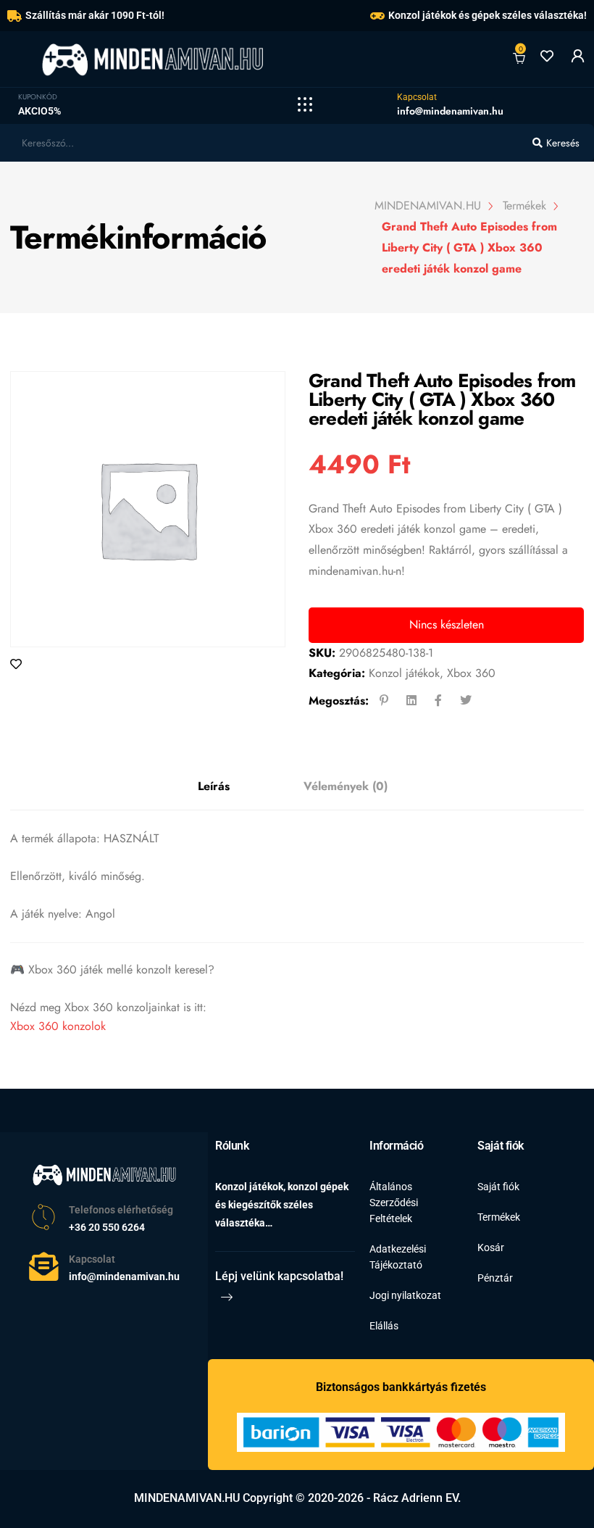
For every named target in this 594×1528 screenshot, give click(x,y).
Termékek (498, 1217)
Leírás (214, 786)
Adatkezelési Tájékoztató (397, 1257)
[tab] (213, 786)
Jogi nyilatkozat (405, 1295)
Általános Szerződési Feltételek (393, 1202)
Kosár (490, 1247)
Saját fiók (498, 1186)
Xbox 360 (471, 673)
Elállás (383, 1326)
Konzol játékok (404, 673)
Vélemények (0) (346, 786)
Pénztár (495, 1278)
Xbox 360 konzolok (58, 1026)
